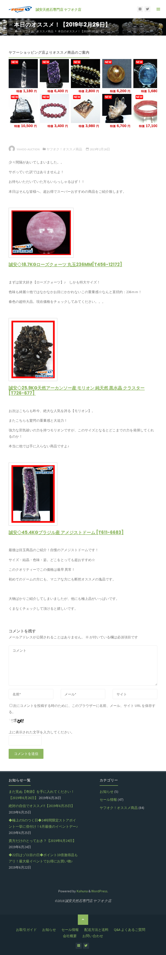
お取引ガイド (26, 929)
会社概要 (70, 936)
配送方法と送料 (96, 929)
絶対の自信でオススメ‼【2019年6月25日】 (42, 806)
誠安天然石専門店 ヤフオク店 (58, 9)
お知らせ (106, 791)
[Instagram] (140, 9)
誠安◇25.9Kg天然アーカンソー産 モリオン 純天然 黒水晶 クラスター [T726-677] (77, 390)
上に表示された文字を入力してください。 (41, 732)
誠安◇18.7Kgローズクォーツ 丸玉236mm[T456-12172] (65, 264)
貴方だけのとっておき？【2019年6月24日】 (42, 840)
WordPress (99, 891)
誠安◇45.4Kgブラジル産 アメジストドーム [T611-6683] (66, 532)
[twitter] (147, 9)
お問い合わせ (92, 936)
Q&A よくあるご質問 (129, 929)
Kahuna (82, 891)
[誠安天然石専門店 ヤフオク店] (20, 9)
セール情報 (108, 799)
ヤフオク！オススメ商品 (37, 31)
